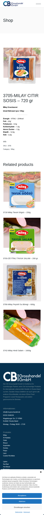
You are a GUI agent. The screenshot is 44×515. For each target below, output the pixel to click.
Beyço (5, 443)
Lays (5, 453)
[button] (41, 472)
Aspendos (6, 445)
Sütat (5, 440)
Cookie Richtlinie (9, 456)
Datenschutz (18, 512)
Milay (13, 149)
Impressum (26, 512)
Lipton (5, 461)
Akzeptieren (22, 495)
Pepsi (5, 450)
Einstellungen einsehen (22, 507)
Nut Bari (6, 464)
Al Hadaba (6, 438)
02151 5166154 (8, 415)
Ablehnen (22, 501)
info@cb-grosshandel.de (11, 412)
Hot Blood (6, 467)
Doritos (5, 448)
